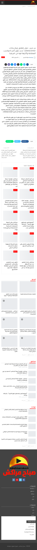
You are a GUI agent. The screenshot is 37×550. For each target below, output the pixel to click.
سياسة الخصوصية (29, 532)
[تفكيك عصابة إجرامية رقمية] (28, 287)
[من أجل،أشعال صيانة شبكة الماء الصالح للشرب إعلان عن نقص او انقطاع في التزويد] (27, 172)
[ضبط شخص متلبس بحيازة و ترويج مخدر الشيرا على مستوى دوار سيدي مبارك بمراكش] (32, 441)
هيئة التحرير (31, 526)
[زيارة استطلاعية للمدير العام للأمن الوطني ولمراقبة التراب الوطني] (32, 411)
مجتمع (3, 57)
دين (33, 513)
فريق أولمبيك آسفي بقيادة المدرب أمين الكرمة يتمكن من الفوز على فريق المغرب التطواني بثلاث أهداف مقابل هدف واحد (8, 154)
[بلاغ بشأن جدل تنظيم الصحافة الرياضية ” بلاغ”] (9, 287)
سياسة (32, 488)
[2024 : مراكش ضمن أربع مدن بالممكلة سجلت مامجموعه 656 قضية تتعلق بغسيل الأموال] (32, 419)
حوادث (32, 507)
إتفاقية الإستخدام (30, 529)
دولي (33, 499)
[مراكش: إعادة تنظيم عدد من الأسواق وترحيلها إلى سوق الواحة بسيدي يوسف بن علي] (27, 256)
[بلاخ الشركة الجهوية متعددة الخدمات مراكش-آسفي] (10, 237)
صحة (32, 515)
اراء (33, 510)
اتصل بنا (32, 534)
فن (33, 496)
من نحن (32, 524)
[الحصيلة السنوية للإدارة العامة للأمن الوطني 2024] (32, 434)
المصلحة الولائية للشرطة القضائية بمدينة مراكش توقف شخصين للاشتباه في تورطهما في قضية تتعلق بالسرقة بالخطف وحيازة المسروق (28, 154)
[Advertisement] (18, 26)
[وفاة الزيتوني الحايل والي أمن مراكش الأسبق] (27, 237)
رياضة (32, 494)
